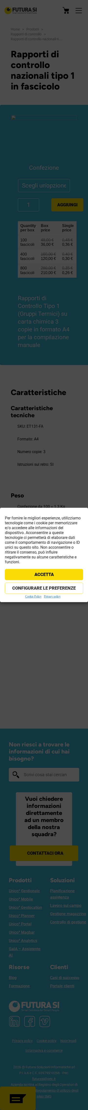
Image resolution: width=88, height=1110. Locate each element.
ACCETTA (44, 574)
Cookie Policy (33, 596)
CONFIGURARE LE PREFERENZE (44, 588)
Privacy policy (52, 596)
